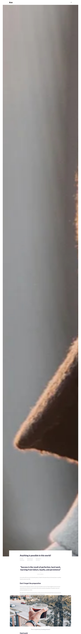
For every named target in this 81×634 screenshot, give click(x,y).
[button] (71, 2)
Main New (38, 560)
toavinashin (22, 560)
